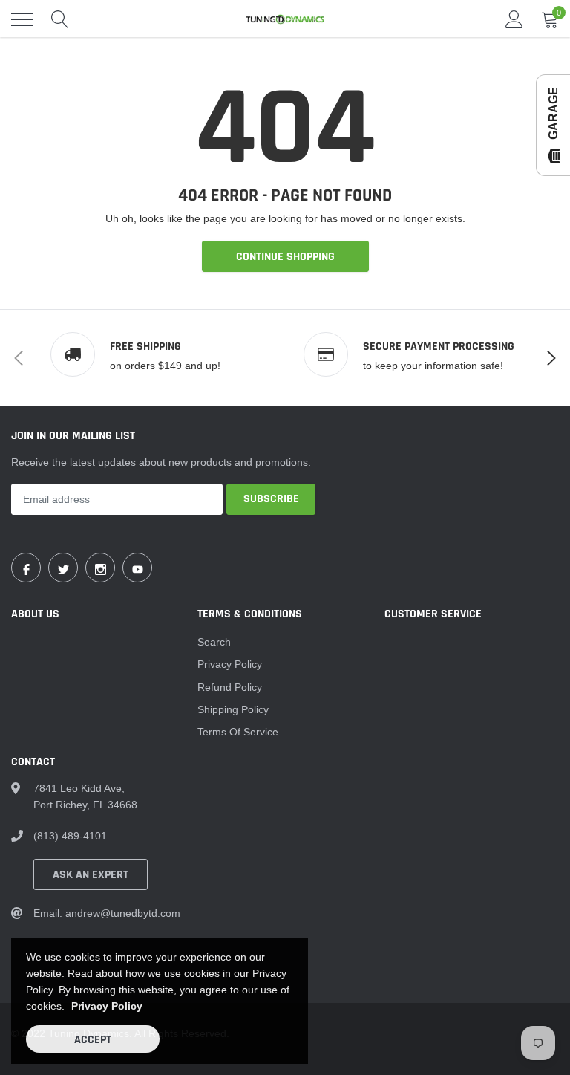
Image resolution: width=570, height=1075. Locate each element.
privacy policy (106, 1006)
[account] (514, 19)
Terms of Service (237, 732)
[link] (26, 567)
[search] (60, 19)
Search (214, 642)
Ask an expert (90, 875)
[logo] (285, 19)
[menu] (22, 19)
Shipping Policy (233, 709)
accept (92, 1040)
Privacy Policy (229, 664)
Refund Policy (229, 687)
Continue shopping (285, 256)
